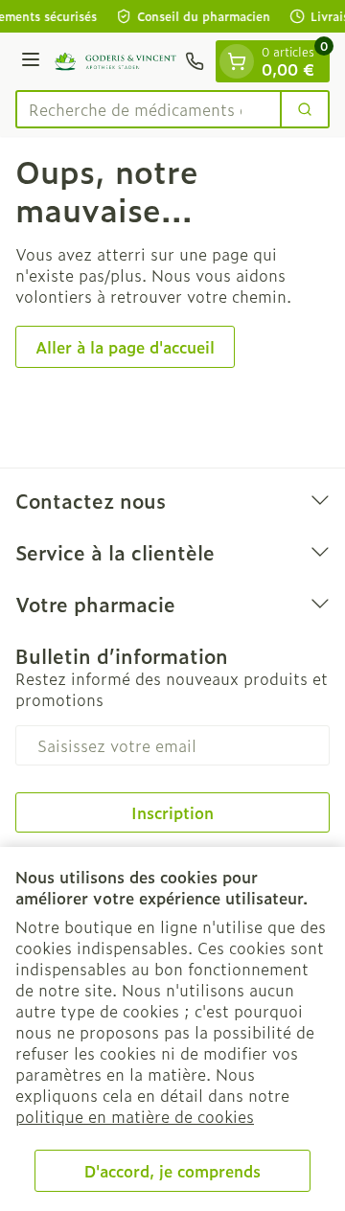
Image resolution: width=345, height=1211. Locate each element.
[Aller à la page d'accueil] (115, 62)
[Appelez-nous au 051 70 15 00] (194, 61)
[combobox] (148, 109)
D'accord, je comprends (172, 1170)
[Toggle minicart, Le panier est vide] (236, 61)
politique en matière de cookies (134, 1116)
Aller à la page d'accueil (125, 346)
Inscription (172, 812)
